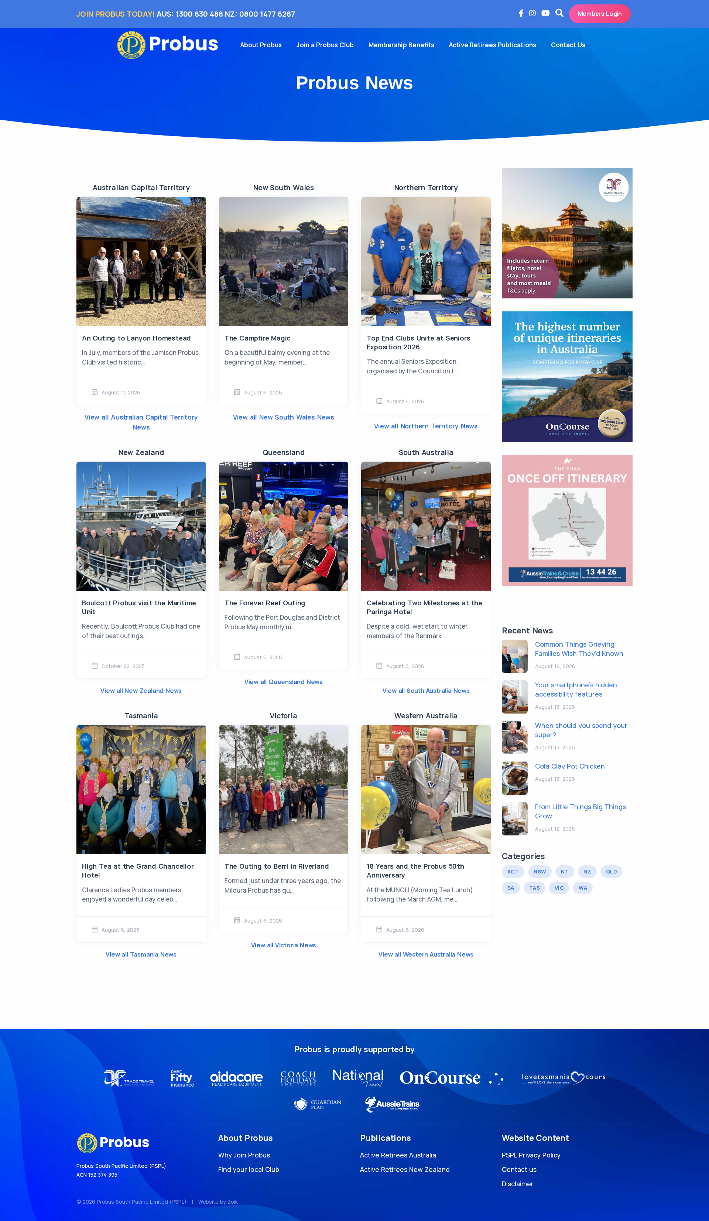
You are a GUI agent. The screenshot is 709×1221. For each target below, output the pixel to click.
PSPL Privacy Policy (531, 1154)
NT (565, 871)
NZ (587, 871)
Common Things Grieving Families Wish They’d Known (579, 649)
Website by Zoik (218, 1201)
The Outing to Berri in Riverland (277, 866)
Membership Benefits (401, 45)
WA (583, 887)
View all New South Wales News (283, 417)
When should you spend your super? (581, 730)
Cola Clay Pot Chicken (570, 766)
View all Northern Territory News (426, 425)
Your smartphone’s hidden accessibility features (576, 689)
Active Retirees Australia (398, 1154)
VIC (559, 887)
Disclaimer (518, 1183)
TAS (534, 887)
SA (510, 887)
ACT (513, 871)
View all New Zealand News (141, 690)
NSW (540, 871)
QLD (611, 871)
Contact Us (568, 45)
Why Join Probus (244, 1154)
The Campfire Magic (258, 338)
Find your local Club (248, 1169)
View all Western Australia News (426, 954)
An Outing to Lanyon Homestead (136, 338)
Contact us (519, 1169)
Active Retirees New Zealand (405, 1169)
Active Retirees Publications (492, 45)
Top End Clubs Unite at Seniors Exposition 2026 (418, 342)
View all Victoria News (283, 945)
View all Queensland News (283, 681)
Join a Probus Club (325, 45)
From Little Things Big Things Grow (580, 811)
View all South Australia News (426, 690)
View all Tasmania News (141, 954)
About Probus (261, 45)
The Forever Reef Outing (265, 602)
